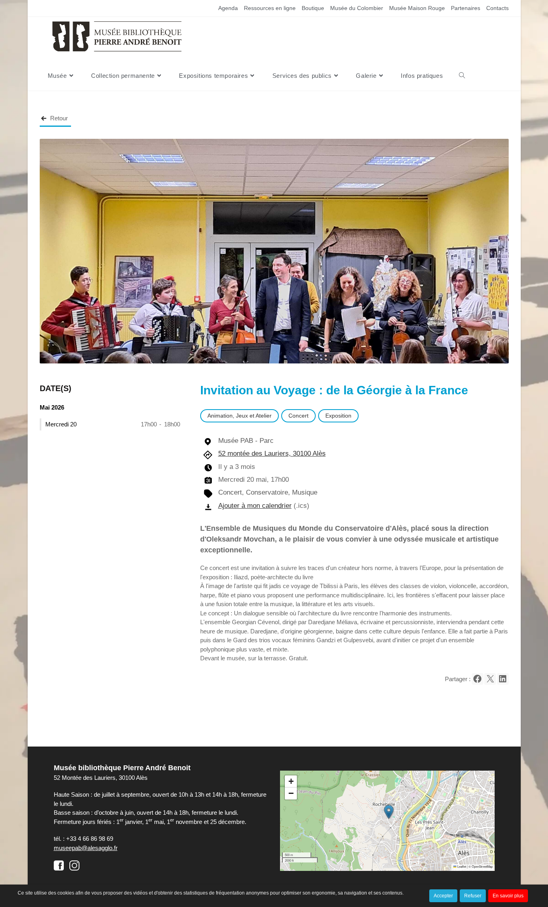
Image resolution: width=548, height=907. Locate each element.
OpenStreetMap (482, 866)
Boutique (313, 8)
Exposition (338, 415)
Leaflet (461, 866)
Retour (59, 118)
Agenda (228, 8)
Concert (298, 415)
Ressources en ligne (270, 8)
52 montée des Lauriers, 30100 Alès (272, 453)
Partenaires (465, 8)
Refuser (472, 896)
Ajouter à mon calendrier (255, 505)
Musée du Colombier (356, 8)
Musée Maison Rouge (417, 8)
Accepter (443, 896)
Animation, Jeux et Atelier (239, 415)
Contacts (497, 8)
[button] (477, 679)
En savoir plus (508, 896)
